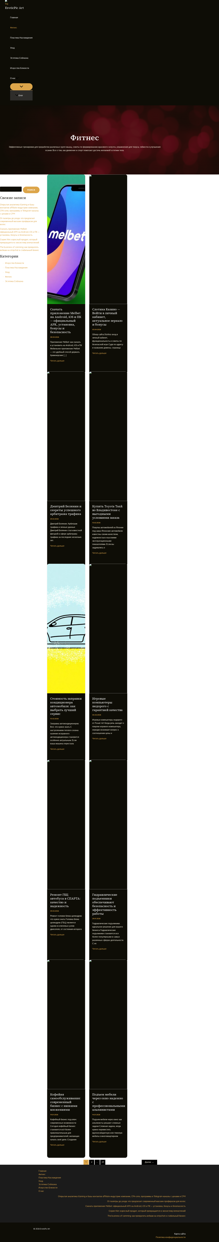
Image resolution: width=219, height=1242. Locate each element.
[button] (17, 78)
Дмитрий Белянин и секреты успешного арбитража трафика (65, 510)
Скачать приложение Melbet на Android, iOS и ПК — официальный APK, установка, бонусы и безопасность (65, 320)
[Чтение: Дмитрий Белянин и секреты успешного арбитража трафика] (66, 500)
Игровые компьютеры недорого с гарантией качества (107, 704)
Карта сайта (180, 1234)
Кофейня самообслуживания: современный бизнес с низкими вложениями (65, 1102)
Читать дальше (57, 360)
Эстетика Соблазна (19, 58)
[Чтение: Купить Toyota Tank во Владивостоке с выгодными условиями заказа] (108, 500)
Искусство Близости (19, 68)
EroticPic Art (14, 8)
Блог (21, 95)
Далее (149, 1162)
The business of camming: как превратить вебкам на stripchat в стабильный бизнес (147, 1216)
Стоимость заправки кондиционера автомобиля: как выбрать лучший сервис (66, 706)
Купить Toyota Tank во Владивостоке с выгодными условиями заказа (107, 512)
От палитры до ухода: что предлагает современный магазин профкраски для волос (18, 221)
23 (103, 1162)
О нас (12, 78)
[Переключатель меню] (21, 86)
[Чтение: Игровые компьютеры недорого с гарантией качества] (108, 692)
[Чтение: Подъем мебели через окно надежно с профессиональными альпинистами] (108, 1088)
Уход (12, 48)
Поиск (2, 185)
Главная (14, 17)
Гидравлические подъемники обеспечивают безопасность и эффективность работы (104, 904)
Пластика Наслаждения (21, 37)
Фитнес (13, 27)
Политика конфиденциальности (171, 1237)
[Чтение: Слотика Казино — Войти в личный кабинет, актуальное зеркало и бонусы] (108, 303)
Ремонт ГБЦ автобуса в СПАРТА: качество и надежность (65, 900)
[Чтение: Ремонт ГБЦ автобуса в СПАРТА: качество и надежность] (66, 888)
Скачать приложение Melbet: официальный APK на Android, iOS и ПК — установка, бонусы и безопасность (20, 232)
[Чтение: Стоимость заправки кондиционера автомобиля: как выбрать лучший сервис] (66, 692)
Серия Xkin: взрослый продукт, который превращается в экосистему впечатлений (147, 1211)
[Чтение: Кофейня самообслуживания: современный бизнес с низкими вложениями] (66, 1088)
